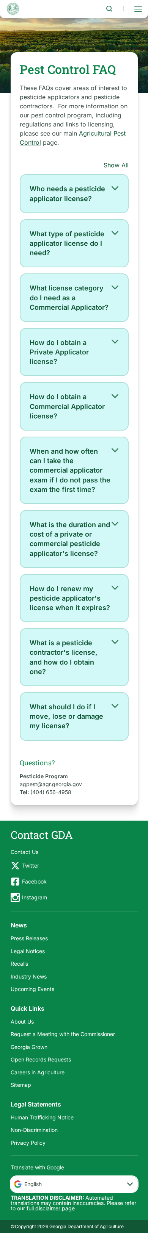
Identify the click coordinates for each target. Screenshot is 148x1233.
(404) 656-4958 (50, 792)
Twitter (30, 865)
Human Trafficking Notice (42, 1117)
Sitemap (21, 1085)
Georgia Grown (29, 1047)
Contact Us (24, 852)
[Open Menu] (138, 8)
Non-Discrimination (34, 1130)
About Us (22, 1021)
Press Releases (29, 938)
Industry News (29, 976)
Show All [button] (116, 165)
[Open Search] (109, 8)
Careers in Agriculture (38, 1072)
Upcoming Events (32, 989)
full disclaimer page (51, 1208)
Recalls (19, 963)
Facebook (34, 881)
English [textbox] (33, 1184)
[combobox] (74, 1184)
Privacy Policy (28, 1142)
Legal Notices (28, 951)
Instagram (34, 897)
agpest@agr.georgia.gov (51, 784)
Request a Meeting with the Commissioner (63, 1034)
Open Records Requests (41, 1059)
